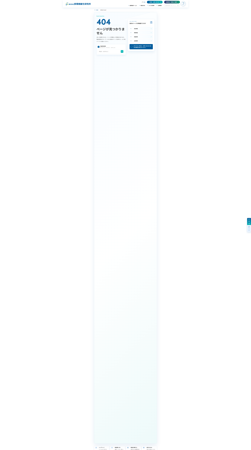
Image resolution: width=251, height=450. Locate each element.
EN (144, 2)
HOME (97, 10)
